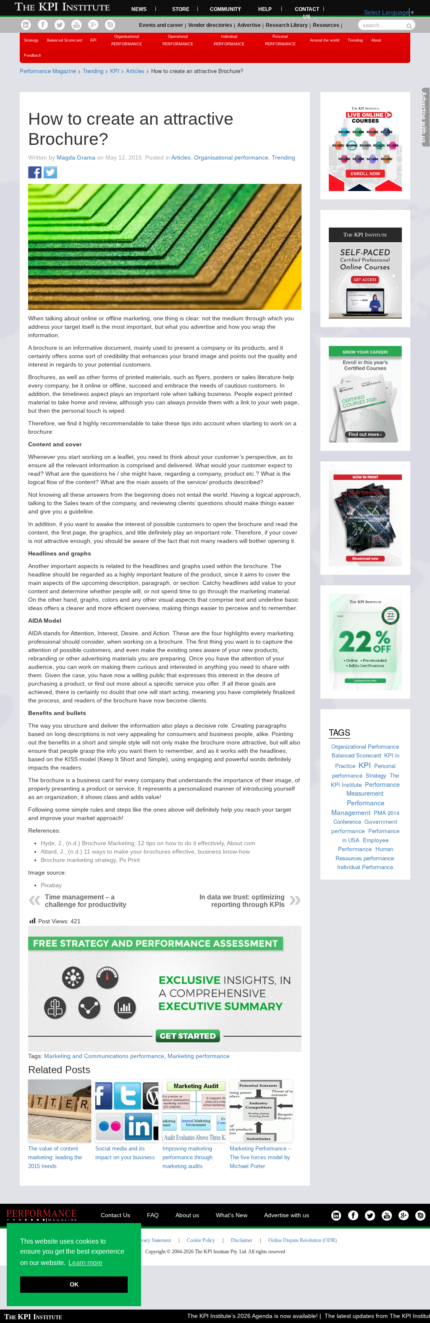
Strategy (31, 40)
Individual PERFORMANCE (229, 40)
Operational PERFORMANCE (178, 40)
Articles (181, 157)
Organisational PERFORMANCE (126, 40)
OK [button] (74, 1284)
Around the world (324, 40)
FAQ (153, 1215)
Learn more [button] (85, 1262)
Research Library (287, 25)
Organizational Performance (365, 746)
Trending (355, 40)
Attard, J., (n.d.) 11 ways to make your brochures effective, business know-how (145, 851)
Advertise (249, 25)
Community (225, 9)
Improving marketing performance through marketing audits (187, 1157)
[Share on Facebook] (35, 173)
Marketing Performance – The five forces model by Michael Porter (260, 1157)
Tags (339, 732)
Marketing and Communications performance (104, 1056)
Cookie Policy (201, 1240)
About (376, 40)
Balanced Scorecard (64, 40)
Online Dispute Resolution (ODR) (302, 1240)
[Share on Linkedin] (66, 173)
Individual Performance (365, 867)
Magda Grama (76, 157)
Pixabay (51, 885)
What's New (231, 1215)
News (139, 9)
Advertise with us (286, 1215)
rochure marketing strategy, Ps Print (92, 860)
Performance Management (358, 807)
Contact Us (115, 1215)
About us (187, 1215)
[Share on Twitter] (50, 173)
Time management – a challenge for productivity (85, 900)
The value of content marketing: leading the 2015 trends (55, 1157)
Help (265, 9)
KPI (93, 40)
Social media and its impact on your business (125, 1153)
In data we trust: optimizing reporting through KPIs (242, 900)
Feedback (32, 55)
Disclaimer (241, 1240)
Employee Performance (363, 844)
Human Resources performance (365, 853)
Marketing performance (199, 1056)
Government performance (364, 826)
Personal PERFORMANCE (280, 40)
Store (180, 9)
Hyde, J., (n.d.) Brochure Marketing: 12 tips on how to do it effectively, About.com (148, 843)
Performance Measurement (373, 789)
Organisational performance (231, 157)
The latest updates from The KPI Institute (364, 1316)
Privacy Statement (153, 1240)
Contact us (307, 13)
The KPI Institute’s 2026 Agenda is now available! (237, 1316)
